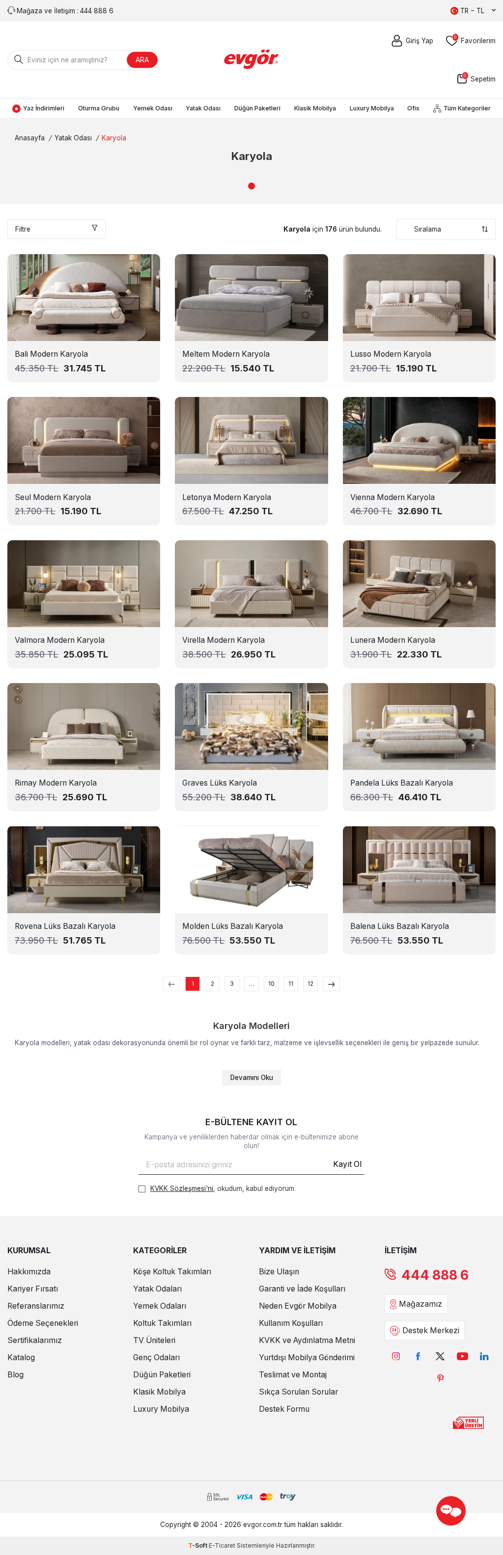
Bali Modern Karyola (51, 354)
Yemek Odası (152, 108)
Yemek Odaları (159, 1306)
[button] (251, 186)
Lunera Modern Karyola (392, 640)
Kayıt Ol (347, 1164)
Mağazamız (420, 1304)
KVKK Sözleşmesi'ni (181, 1188)
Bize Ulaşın (279, 1271)
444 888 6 (435, 1275)
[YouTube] (462, 1356)
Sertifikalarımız (34, 1340)
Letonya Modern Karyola (226, 497)
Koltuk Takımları (162, 1323)
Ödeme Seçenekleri (42, 1323)
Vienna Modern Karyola (392, 497)
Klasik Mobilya (315, 108)
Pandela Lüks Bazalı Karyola (401, 783)
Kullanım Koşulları (291, 1323)
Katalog (21, 1357)
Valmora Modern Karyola (60, 640)
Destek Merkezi (430, 1330)
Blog (15, 1374)
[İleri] (331, 983)
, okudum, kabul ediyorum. (223, 1188)
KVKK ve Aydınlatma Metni (307, 1340)
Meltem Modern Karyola (226, 354)
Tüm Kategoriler (467, 108)
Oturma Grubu (98, 108)
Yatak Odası (203, 108)
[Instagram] (396, 1356)
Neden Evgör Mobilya (297, 1306)
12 (310, 983)
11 (290, 983)
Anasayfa (30, 138)
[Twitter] (440, 1356)
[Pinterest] (440, 1378)
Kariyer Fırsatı (32, 1288)
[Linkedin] (484, 1356)
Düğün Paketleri (257, 108)
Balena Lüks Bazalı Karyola (399, 926)
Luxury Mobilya (372, 108)
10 (271, 983)
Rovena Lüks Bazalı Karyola (65, 926)
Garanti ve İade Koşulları (302, 1288)
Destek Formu (284, 1409)
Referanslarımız (35, 1306)
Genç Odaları (156, 1357)
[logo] (251, 59)
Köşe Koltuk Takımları (172, 1271)
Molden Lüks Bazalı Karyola (232, 926)
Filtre (22, 229)
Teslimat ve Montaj (293, 1374)
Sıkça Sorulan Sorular (298, 1392)
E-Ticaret (222, 1545)
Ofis (413, 108)
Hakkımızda (29, 1271)
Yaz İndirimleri (43, 108)
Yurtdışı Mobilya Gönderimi (307, 1357)
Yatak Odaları (157, 1288)
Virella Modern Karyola (223, 640)
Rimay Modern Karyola (56, 783)
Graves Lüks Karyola (219, 783)
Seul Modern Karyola (53, 497)
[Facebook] (418, 1356)
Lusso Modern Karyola (390, 354)
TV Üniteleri (154, 1340)
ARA (142, 59)
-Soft (198, 1545)
